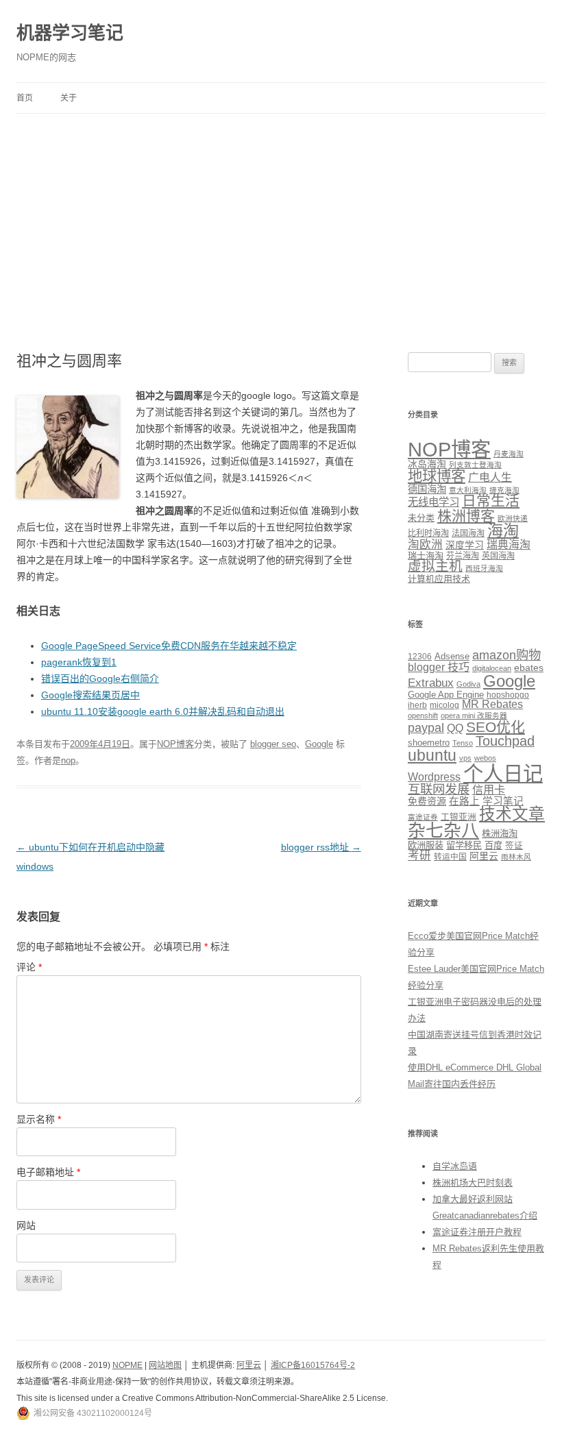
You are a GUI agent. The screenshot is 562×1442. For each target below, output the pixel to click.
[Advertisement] (281, 217)
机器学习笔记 (69, 33)
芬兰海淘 (462, 556)
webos (485, 758)
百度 (493, 845)
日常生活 (491, 501)
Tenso (462, 743)
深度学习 (464, 544)
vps (465, 758)
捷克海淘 (504, 490)
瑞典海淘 (508, 544)
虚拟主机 (435, 566)
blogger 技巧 (438, 667)
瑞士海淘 (425, 555)
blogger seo (273, 744)
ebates (528, 667)
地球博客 (436, 476)
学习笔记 (503, 801)
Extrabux (431, 682)
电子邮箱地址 (48, 1171)
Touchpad (505, 740)
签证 (514, 846)
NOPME (127, 1365)
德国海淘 (427, 489)
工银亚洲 (458, 817)
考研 (419, 855)
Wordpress (434, 777)
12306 (420, 656)
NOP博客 (175, 744)
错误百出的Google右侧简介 (100, 678)
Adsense (452, 656)
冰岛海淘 (427, 464)
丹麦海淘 (508, 454)
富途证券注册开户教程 (477, 1232)
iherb (417, 704)
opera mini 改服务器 (474, 715)
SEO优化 (495, 727)
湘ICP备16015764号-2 (313, 1365)
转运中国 (450, 856)
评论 (29, 967)
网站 (26, 1225)
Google (319, 744)
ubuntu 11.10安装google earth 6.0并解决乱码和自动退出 (162, 711)
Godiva (468, 684)
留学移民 (464, 845)
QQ (455, 728)
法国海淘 (468, 533)
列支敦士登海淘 (475, 465)
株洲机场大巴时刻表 (472, 1182)
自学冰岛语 (454, 1166)
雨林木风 (516, 857)
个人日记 (503, 773)
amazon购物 (506, 655)
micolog (444, 704)
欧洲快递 (513, 518)
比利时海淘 (428, 533)
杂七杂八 (443, 830)
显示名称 (38, 1119)
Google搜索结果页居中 (90, 694)
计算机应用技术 (439, 579)
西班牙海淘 (484, 568)
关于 (68, 98)
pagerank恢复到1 (79, 662)
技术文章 (512, 814)
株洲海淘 (499, 834)
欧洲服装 (425, 845)
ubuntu (432, 755)
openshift (423, 715)
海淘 (503, 530)
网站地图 (165, 1365)
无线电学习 (433, 502)
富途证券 (423, 817)
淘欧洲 (425, 544)
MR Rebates (492, 704)
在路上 (464, 801)
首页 (24, 98)
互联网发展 (438, 789)
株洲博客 (466, 516)
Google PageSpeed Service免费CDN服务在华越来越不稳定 (169, 645)
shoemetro (429, 743)
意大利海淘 (468, 490)
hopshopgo (508, 694)
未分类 (421, 518)
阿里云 (483, 856)
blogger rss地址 (321, 847)
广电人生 (490, 477)
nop (68, 760)
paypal (426, 728)
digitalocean (491, 668)
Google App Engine (446, 694)
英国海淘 (498, 556)
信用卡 (488, 789)
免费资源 (427, 801)
